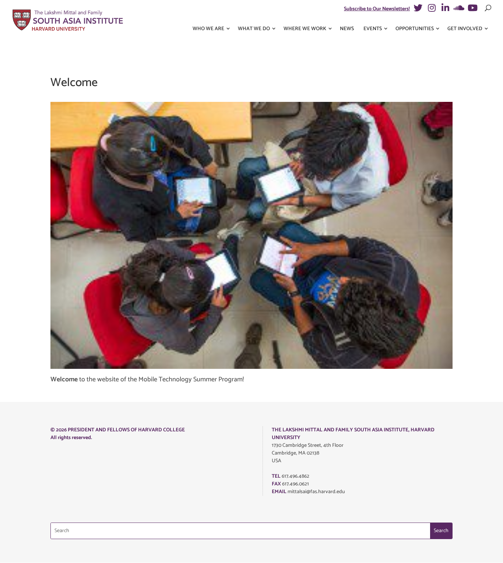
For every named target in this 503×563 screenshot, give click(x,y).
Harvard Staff (134, 267)
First (116, 96)
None (127, 289)
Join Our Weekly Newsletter (148, 316)
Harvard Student (138, 255)
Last (256, 96)
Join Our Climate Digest (143, 343)
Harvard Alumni (137, 278)
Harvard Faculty (137, 244)
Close (391, 40)
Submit (122, 380)
